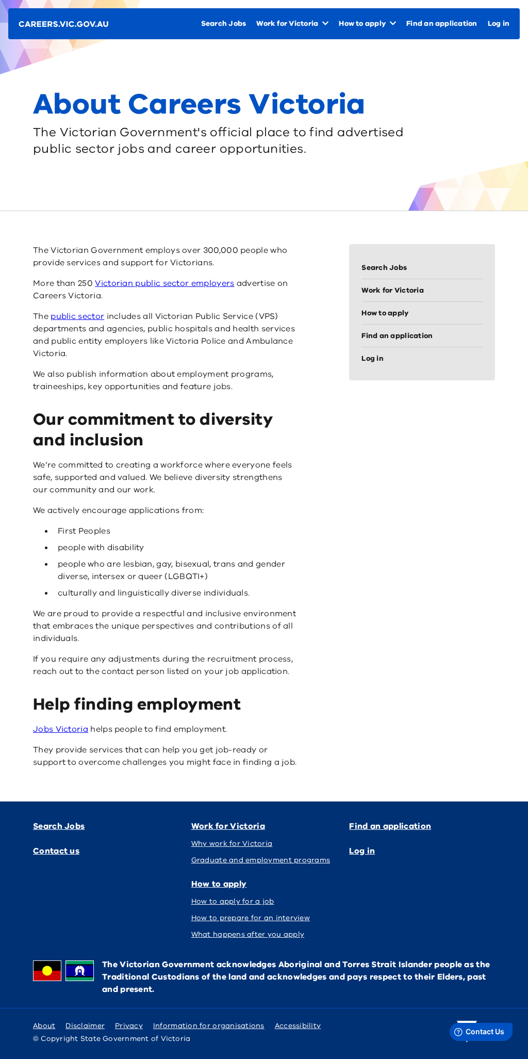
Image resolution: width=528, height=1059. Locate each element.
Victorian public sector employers (164, 283)
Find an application (390, 826)
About (44, 1026)
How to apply (219, 884)
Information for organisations (209, 1026)
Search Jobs (59, 826)
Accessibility (298, 1026)
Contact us (56, 851)
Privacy (129, 1026)
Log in (362, 851)
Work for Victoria (228, 826)
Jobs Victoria (60, 729)
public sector (77, 316)
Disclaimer (85, 1026)
